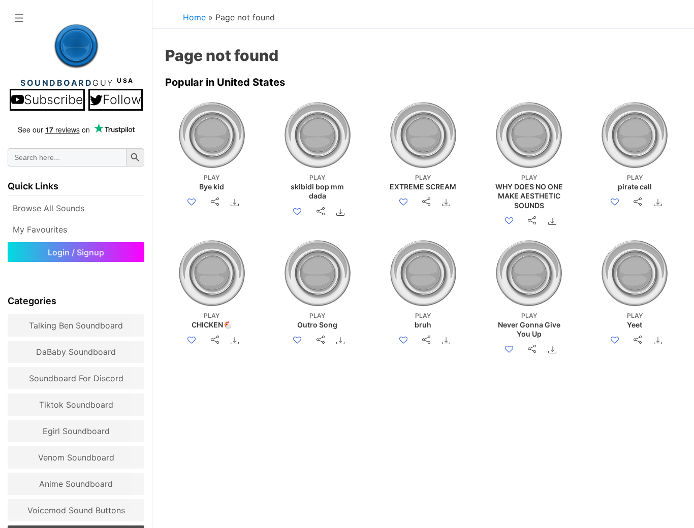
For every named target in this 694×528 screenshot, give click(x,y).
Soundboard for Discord (76, 378)
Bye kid (211, 182)
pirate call (635, 182)
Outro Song (317, 320)
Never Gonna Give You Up (529, 325)
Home (194, 17)
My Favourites (40, 229)
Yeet (635, 320)
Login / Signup (76, 252)
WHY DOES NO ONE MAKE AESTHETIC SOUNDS (529, 192)
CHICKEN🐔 (212, 320)
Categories (32, 300)
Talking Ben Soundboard (76, 325)
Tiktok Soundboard (76, 405)
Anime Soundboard (76, 484)
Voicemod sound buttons (76, 510)
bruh (423, 320)
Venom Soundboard (76, 457)
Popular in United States (225, 82)
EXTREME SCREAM (423, 182)
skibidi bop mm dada (317, 187)
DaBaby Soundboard (76, 352)
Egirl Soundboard (76, 431)
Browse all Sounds (48, 208)
